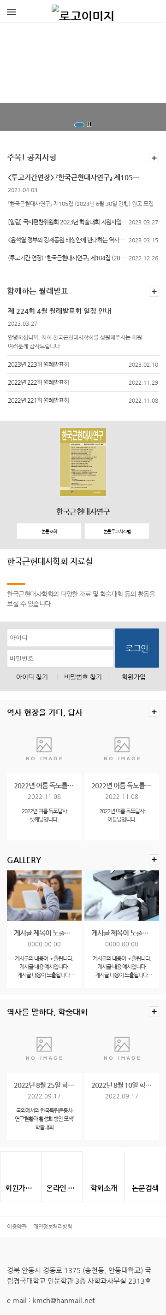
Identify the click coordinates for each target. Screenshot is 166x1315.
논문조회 (49, 531)
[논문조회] (145, 1167)
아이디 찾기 (32, 677)
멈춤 (89, 124)
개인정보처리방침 (52, 1226)
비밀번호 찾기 (83, 677)
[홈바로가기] (83, 11)
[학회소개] (103, 1167)
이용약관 (16, 1226)
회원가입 (134, 677)
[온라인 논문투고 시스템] (62, 1167)
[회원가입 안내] (20, 1167)
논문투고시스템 (117, 531)
